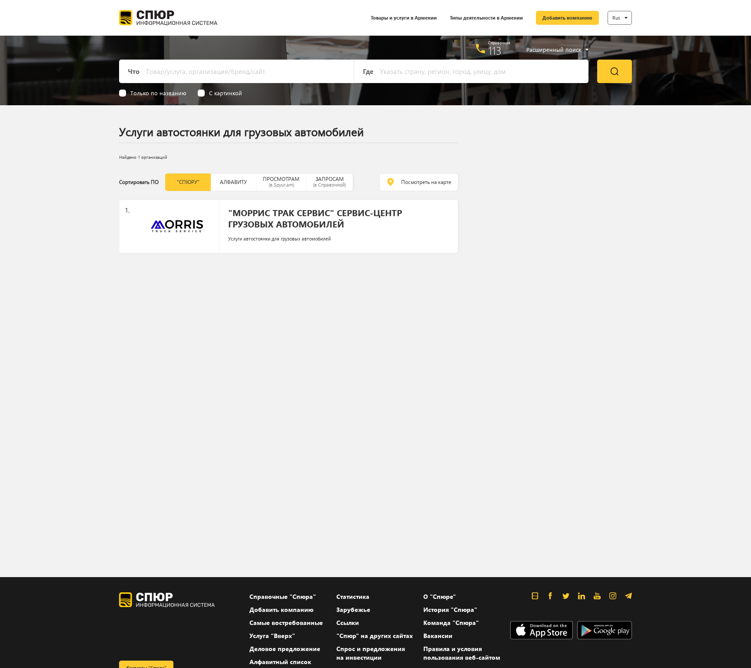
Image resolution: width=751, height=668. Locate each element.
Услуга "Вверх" (272, 635)
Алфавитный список (280, 662)
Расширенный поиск (553, 49)
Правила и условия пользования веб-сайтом (461, 653)
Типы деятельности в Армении (486, 17)
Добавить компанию (567, 17)
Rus (616, 17)
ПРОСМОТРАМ (281, 181)
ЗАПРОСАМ (329, 181)
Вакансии (437, 635)
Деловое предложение (284, 649)
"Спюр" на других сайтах (374, 635)
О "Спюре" (439, 596)
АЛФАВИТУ (233, 182)
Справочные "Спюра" (282, 596)
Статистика (352, 596)
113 (495, 50)
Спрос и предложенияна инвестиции (370, 653)
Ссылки (347, 622)
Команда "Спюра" (451, 622)
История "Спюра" (450, 609)
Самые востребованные (286, 622)
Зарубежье (353, 609)
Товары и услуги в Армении (404, 17)
